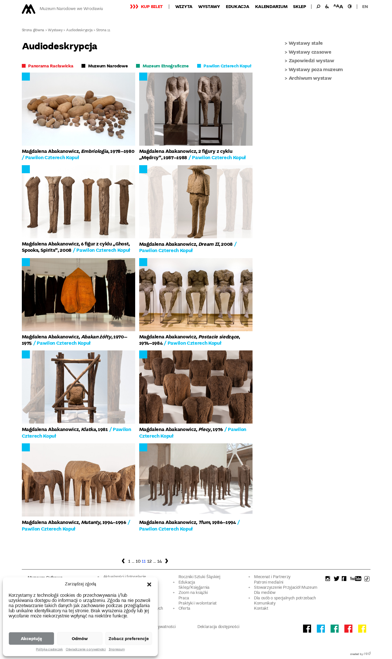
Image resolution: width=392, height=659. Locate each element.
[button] (149, 584)
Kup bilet (152, 6)
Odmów (80, 638)
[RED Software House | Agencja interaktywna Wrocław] (367, 654)
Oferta (184, 608)
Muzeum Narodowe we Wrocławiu (71, 9)
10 (138, 561)
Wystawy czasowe (310, 51)
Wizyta (184, 6)
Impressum (117, 650)
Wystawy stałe (306, 42)
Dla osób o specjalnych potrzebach (285, 598)
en (365, 6)
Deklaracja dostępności (218, 627)
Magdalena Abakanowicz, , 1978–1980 (78, 151)
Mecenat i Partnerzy (272, 577)
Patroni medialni (268, 582)
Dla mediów (265, 592)
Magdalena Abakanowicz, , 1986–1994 (187, 522)
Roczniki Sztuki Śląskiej (199, 577)
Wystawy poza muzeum (316, 69)
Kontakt (261, 608)
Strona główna (33, 31)
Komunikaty (264, 603)
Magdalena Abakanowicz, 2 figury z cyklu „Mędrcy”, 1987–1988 (185, 154)
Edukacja (237, 6)
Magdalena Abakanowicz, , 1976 (181, 429)
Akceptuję (31, 638)
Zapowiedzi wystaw (311, 60)
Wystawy (209, 6)
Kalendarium (271, 6)
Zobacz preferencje (128, 638)
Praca (183, 598)
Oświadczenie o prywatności (86, 650)
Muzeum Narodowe (108, 66)
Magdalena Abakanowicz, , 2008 (186, 243)
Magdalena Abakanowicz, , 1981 (65, 429)
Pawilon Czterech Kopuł (227, 66)
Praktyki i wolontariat (197, 603)
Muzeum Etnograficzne (166, 66)
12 (149, 561)
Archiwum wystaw (310, 77)
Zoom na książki (193, 592)
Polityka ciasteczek (49, 650)
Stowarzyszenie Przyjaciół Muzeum (285, 587)
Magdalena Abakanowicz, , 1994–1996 (74, 522)
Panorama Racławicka (50, 66)
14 (159, 561)
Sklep (299, 6)
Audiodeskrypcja (79, 31)
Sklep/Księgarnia (193, 587)
